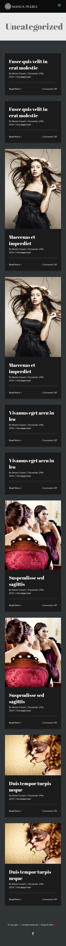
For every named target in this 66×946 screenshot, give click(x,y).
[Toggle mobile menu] (59, 5)
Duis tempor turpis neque (30, 786)
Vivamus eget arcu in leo (31, 415)
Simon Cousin (19, 73)
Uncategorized (23, 76)
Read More (14, 88)
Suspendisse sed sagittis (26, 580)
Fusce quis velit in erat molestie (28, 64)
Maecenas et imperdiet (22, 240)
